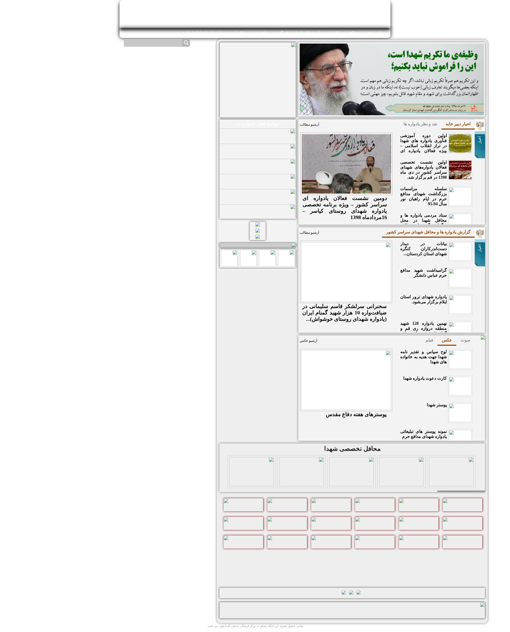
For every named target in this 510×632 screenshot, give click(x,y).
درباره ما (218, 33)
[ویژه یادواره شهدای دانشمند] (401, 483)
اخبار (367, 33)
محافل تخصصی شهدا (352, 448)
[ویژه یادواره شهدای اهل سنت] (451, 483)
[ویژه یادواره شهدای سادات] (351, 483)
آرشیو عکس (308, 341)
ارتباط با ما (197, 33)
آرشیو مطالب (309, 124)
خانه (379, 33)
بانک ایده (238, 33)
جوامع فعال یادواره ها (306, 33)
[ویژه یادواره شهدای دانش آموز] (301, 483)
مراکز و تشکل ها (344, 33)
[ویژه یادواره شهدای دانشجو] (251, 483)
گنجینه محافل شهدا (266, 33)
